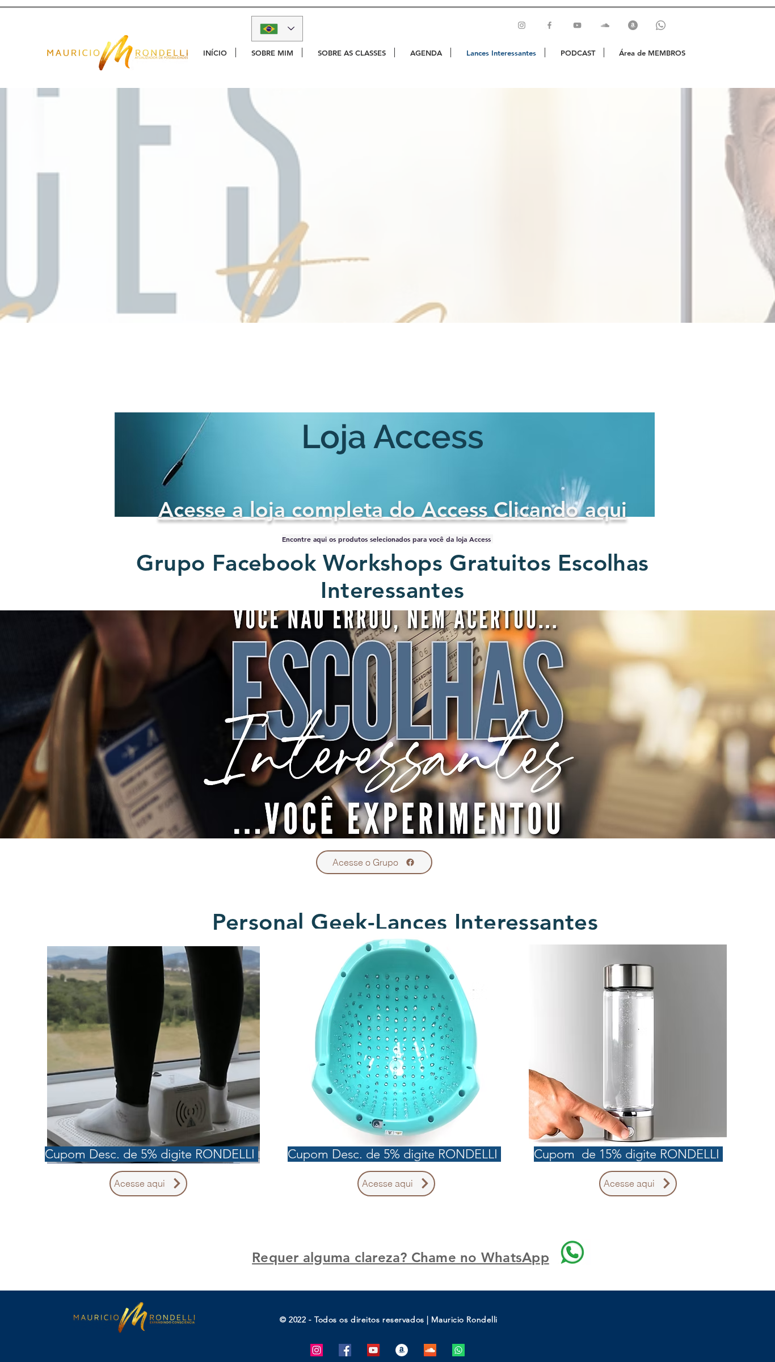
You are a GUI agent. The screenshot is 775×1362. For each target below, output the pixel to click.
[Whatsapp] (661, 25)
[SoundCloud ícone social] (430, 1350)
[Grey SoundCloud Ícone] (605, 25)
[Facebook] (549, 25)
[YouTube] (577, 25)
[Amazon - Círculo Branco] (401, 1350)
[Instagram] (522, 25)
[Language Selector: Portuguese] (277, 28)
